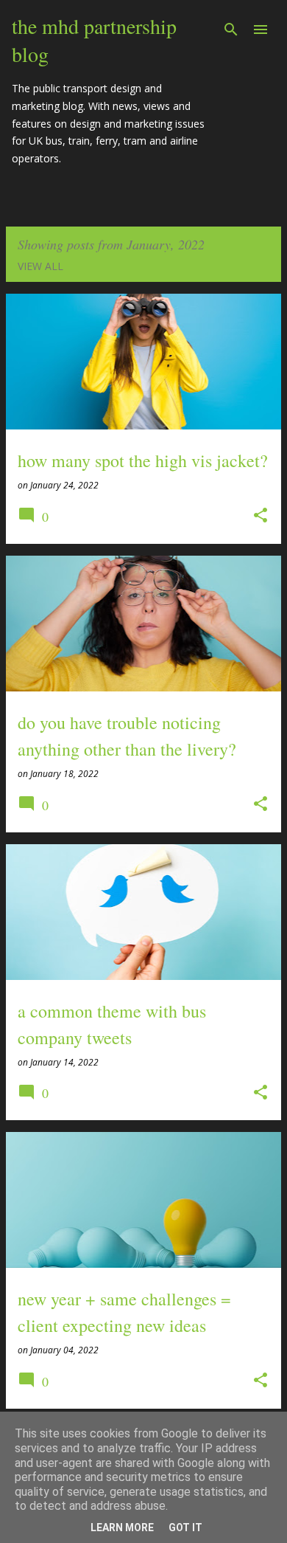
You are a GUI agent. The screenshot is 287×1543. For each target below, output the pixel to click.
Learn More (122, 1527)
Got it (185, 1527)
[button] (260, 516)
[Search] (231, 29)
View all (40, 266)
